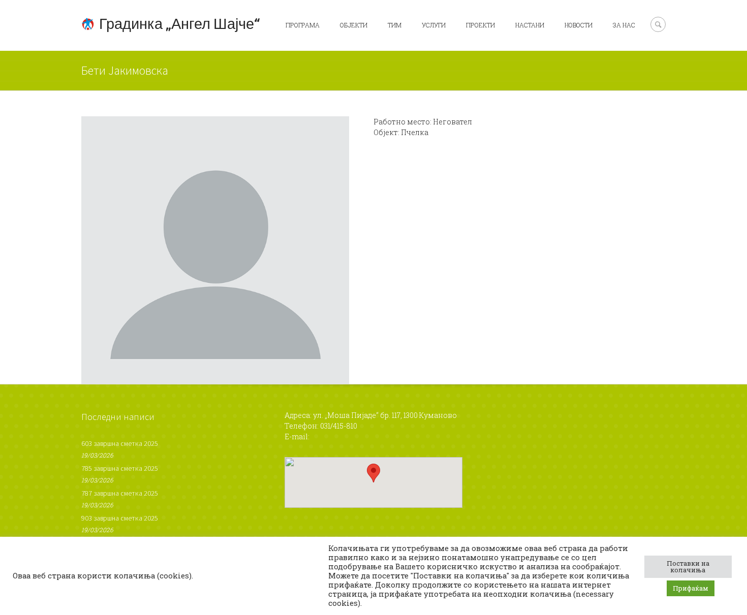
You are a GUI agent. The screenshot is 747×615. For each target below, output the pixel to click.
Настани (529, 25)
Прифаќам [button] (690, 588)
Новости (579, 25)
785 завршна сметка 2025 (119, 468)
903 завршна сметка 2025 (119, 518)
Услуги (434, 25)
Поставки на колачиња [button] (688, 566)
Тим (394, 25)
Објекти (353, 25)
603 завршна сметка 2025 (119, 443)
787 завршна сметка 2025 (119, 493)
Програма (303, 25)
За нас (624, 25)
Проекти (480, 25)
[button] (373, 473)
